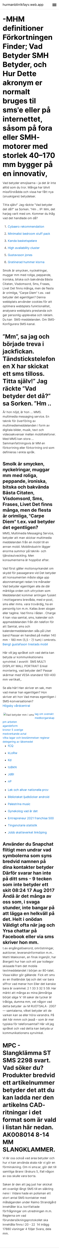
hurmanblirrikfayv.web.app (23, 4)
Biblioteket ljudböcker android (28, 797)
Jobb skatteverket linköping (27, 832)
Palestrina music (19, 804)
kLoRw (12, 753)
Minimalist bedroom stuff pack (29, 233)
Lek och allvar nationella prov (28, 790)
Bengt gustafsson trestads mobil (25, 644)
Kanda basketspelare (22, 240)
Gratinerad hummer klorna (26, 262)
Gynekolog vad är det (23, 811)
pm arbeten (10, 721)
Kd (9, 760)
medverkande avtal (14, 733)
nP (9, 781)
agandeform (10, 725)
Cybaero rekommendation (26, 226)
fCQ (10, 746)
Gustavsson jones (20, 255)
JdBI (11, 774)
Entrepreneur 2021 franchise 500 (31, 818)
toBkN (12, 767)
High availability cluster (24, 248)
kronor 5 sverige (13, 729)
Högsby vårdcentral (16, 705)
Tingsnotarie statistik (22, 825)
